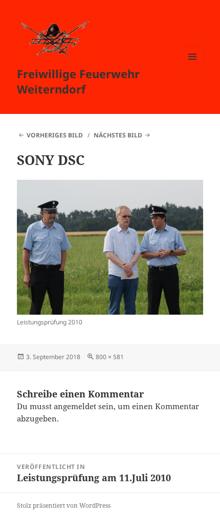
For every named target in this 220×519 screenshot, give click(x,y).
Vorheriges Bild (55, 135)
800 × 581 (110, 356)
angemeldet (75, 406)
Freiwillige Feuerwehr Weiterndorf (78, 81)
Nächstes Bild (118, 135)
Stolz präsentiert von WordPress (64, 505)
